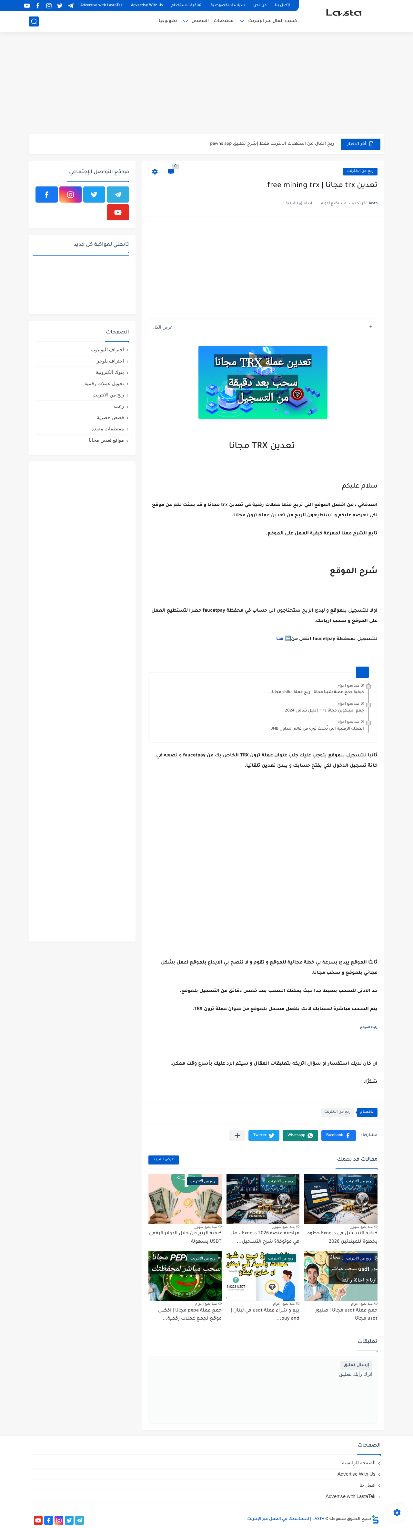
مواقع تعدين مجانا (106, 440)
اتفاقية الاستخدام (186, 6)
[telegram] (71, 5)
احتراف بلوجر (110, 361)
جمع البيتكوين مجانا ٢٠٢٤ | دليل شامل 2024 (290, 144)
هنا (279, 639)
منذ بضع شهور (361, 1226)
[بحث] (34, 21)
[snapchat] (16, 5)
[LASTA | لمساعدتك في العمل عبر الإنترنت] (343, 15)
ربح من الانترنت (360, 171)
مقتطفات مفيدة (107, 428)
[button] (338, 1135)
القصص (200, 21)
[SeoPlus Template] (375, 1519)
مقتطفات (224, 21)
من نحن (260, 6)
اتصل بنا (282, 6)
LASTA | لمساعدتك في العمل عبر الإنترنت (285, 1519)
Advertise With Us (147, 6)
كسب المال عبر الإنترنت (272, 21)
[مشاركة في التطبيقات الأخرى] (237, 1135)
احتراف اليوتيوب (107, 349)
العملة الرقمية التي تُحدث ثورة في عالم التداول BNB (317, 729)
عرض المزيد (163, 1160)
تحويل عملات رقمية (104, 383)
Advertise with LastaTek (101, 6)
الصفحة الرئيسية (359, 1462)
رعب (119, 406)
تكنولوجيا (168, 21)
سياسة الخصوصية (228, 6)
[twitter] (60, 5)
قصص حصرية (110, 417)
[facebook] (38, 5)
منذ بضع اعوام (348, 685)
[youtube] (27, 5)
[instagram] (49, 5)
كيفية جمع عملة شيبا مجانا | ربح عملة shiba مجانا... (316, 692)
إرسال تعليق (356, 1365)
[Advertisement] (206, 84)
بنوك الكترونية (110, 372)
